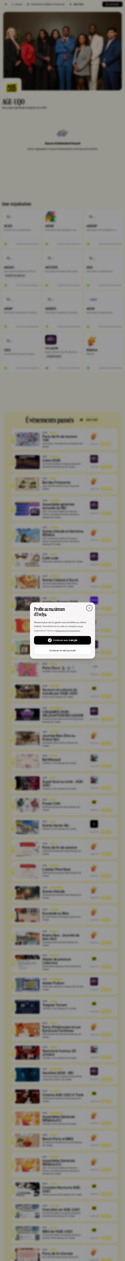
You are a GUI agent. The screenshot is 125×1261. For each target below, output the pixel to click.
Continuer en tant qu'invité (62, 650)
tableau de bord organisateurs (67, 630)
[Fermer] (89, 608)
